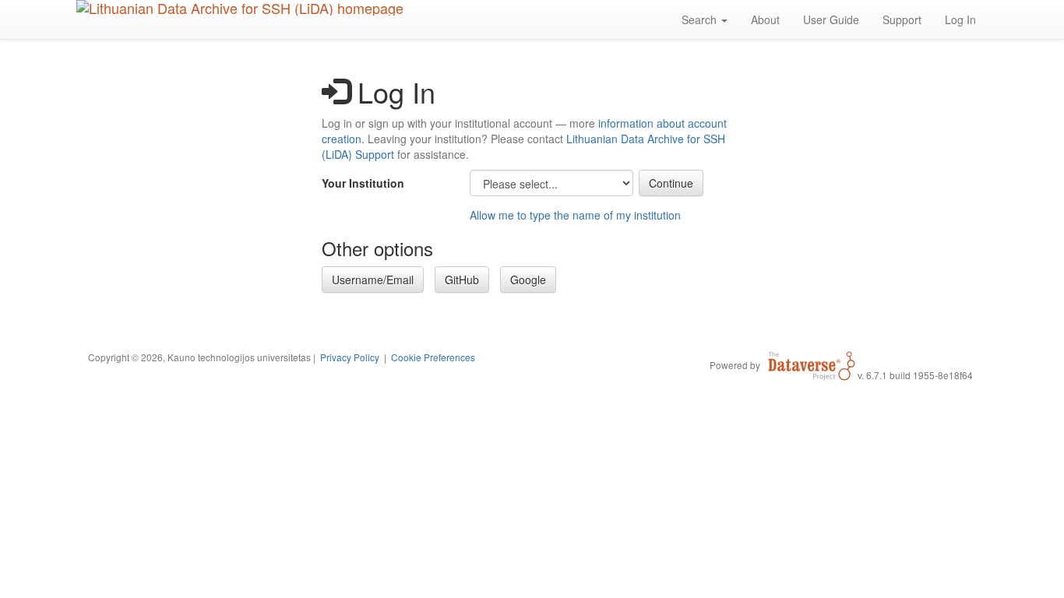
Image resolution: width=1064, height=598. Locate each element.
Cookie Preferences (433, 357)
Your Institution (363, 183)
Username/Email (373, 279)
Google (528, 279)
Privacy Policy (349, 357)
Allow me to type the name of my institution (575, 215)
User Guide (831, 19)
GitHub (462, 279)
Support (902, 19)
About (765, 19)
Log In (960, 19)
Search (701, 19)
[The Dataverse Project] (812, 364)
